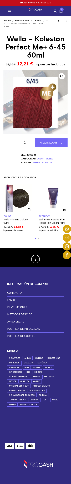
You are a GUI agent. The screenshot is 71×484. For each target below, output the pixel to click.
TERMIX (34, 400)
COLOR (38, 20)
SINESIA (43, 395)
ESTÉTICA (42, 363)
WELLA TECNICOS (42, 162)
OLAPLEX (24, 381)
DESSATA (28, 363)
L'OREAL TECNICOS (18, 376)
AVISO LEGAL (15, 321)
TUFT (45, 400)
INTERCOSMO (15, 372)
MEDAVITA (49, 376)
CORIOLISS (14, 363)
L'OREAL (38, 372)
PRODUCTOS (22, 20)
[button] (10, 11)
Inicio (7, 20)
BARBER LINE (54, 358)
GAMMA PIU (14, 367)
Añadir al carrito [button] (29, 210)
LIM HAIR (36, 376)
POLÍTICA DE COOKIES (21, 336)
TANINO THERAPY (18, 400)
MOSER (12, 381)
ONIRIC (36, 381)
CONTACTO (14, 293)
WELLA (49, 158)
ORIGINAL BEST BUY (19, 386)
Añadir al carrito (51, 142)
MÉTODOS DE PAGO (19, 314)
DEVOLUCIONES (17, 307)
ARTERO (39, 358)
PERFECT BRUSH (17, 390)
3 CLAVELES (14, 358)
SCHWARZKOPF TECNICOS (22, 395)
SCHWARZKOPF (37, 390)
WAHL (55, 400)
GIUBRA (36, 367)
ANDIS (27, 358)
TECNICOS (44, 216)
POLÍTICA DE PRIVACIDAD (23, 329)
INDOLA (48, 367)
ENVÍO (11, 300)
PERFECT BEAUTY (41, 386)
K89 (28, 372)
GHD (26, 367)
